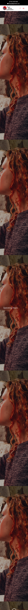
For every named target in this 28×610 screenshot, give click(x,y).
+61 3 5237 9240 (14, 1)
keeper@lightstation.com (14, 3)
